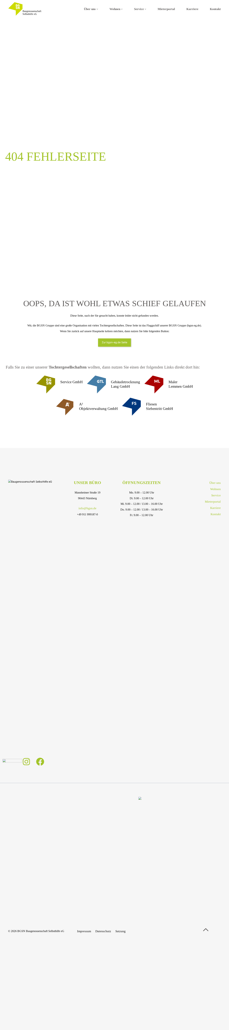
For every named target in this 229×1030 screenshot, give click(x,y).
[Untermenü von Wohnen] (122, 9)
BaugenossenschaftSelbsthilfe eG (32, 13)
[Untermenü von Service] (145, 9)
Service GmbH (71, 382)
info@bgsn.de (87, 508)
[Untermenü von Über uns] (97, 9)
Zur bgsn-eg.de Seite (114, 342)
